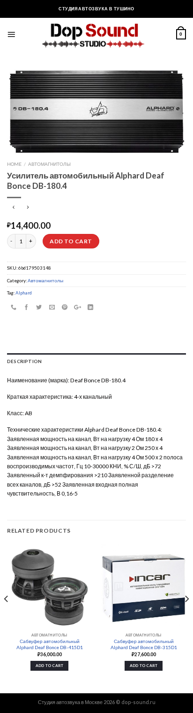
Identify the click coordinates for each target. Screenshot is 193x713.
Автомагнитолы (49, 164)
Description (24, 361)
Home (14, 164)
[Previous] (6, 617)
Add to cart (71, 241)
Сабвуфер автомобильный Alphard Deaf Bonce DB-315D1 (144, 644)
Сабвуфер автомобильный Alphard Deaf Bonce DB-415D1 (49, 644)
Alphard (23, 292)
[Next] (186, 617)
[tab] (96, 361)
